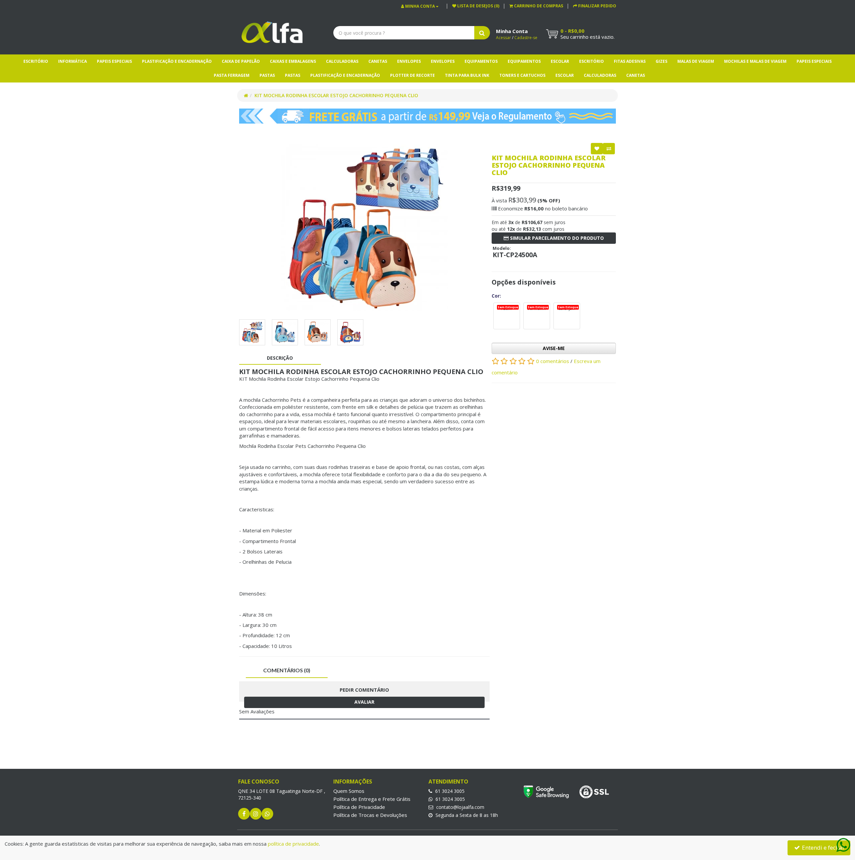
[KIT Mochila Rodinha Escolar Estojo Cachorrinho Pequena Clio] (364, 228)
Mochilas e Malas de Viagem (755, 61)
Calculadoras (342, 61)
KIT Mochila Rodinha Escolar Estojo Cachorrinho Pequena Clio (336, 95)
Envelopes (409, 61)
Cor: (496, 296)
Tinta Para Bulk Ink (467, 75)
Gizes (661, 61)
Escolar (560, 61)
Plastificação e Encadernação (177, 61)
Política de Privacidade (359, 807)
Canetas (377, 61)
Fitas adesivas (630, 61)
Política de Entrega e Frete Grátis (371, 799)
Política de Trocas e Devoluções (370, 815)
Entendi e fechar (823, 847)
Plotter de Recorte (412, 75)
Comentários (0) (286, 670)
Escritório (35, 61)
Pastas (267, 75)
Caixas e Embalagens (293, 61)
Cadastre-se (525, 37)
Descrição (280, 358)
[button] (536, 6)
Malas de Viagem (695, 61)
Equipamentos (481, 61)
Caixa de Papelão (241, 61)
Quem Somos (348, 791)
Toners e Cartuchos (522, 75)
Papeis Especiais (114, 61)
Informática (72, 61)
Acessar (503, 37)
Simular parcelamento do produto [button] (556, 238)
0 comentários (553, 360)
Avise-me (554, 348)
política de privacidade (293, 843)
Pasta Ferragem (231, 75)
